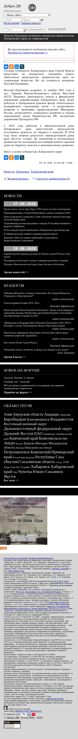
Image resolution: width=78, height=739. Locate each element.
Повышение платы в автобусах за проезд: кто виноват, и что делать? (36, 349)
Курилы (29, 443)
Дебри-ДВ (12, 6)
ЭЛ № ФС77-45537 (61, 581)
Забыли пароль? (31, 23)
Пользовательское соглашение (15, 558)
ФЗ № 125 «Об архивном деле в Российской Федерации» (38, 592)
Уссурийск (25, 467)
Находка (20, 447)
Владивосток (62, 419)
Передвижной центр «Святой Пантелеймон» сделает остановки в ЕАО (37, 213)
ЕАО (38, 433)
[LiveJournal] (22, 66)
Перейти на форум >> (18, 392)
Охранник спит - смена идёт (17, 381)
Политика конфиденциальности (41, 558)
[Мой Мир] (16, 66)
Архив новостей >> (16, 272)
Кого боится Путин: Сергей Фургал (20, 342)
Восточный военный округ (25, 424)
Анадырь (51, 414)
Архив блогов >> (15, 356)
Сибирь (58, 462)
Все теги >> (11, 480)
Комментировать (18, 178)
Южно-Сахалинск (48, 471)
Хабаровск (22, 171)
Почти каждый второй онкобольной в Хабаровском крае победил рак (36, 230)
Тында (7, 467)
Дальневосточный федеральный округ (38, 428)
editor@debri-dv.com (16, 571)
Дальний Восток (19, 433)
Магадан (41, 443)
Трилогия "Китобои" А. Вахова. (19, 378)
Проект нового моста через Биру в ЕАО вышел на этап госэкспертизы (37, 209)
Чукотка (25, 471)
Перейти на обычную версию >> (28, 52)
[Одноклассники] (11, 66)
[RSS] (3, 548)
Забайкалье (49, 434)
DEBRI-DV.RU (36, 711)
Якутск (10, 476)
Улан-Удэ (14, 467)
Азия (8, 414)
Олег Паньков (65, 352)
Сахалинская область (37, 461)
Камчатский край (23, 438)
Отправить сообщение (60, 569)
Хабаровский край (42, 171)
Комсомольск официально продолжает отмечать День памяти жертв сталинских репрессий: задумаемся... (36, 334)
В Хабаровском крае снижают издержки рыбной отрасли (31, 234)
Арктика (65, 414)
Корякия (19, 443)
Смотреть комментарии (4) (53, 178)
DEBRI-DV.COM (22, 711)
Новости (9, 171)
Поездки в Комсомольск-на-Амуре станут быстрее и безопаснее (34, 264)
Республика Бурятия (23, 457)
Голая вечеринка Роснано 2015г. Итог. (22, 303)
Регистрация (11, 23)
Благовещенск (38, 419)
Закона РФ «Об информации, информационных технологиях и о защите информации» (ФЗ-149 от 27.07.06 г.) (37, 607)
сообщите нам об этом (54, 698)
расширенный (57, 28)
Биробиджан (15, 419)
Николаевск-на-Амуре (38, 447)
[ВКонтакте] (6, 66)
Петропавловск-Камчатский (27, 452)
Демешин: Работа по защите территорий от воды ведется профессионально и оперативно (31, 239)
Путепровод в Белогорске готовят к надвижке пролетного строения (36, 260)
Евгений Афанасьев (62, 306)
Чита (15, 472)
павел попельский (63, 299)
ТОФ (66, 462)
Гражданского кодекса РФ (58, 602)
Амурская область (28, 414)
